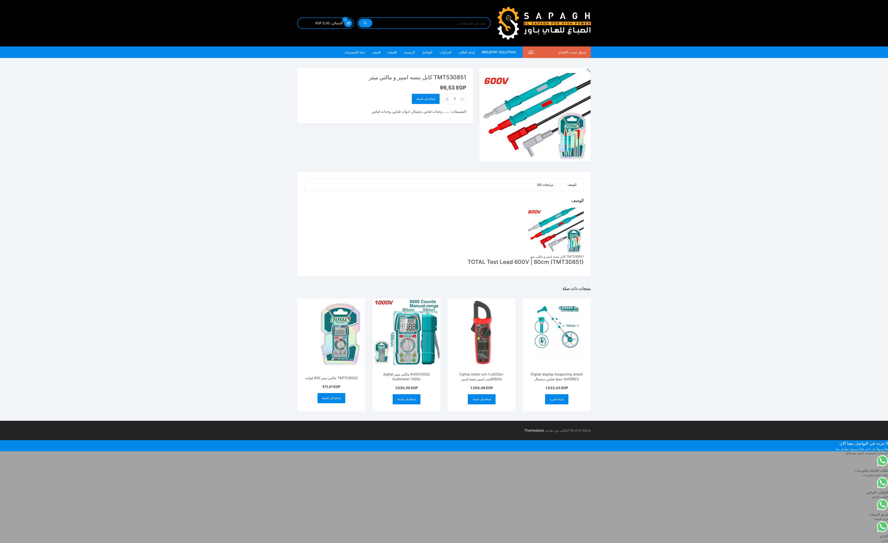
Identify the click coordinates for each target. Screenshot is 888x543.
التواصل (427, 52)
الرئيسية (409, 52)
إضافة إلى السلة (425, 99)
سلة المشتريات (354, 52)
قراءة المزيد (557, 399)
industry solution (499, 52)
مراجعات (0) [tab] (545, 184)
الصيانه (392, 52)
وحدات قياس (381, 111)
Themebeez (534, 430)
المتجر (376, 52)
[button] (588, 70)
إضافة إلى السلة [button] (481, 399)
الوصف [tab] (572, 184)
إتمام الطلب (466, 52)
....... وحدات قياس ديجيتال (431, 111)
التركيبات (445, 52)
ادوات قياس (401, 111)
